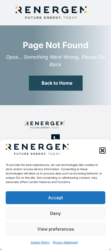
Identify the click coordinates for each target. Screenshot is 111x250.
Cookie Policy (40, 242)
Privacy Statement (65, 242)
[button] (102, 150)
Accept (55, 197)
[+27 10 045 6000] (55, 138)
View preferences (55, 229)
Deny (55, 213)
